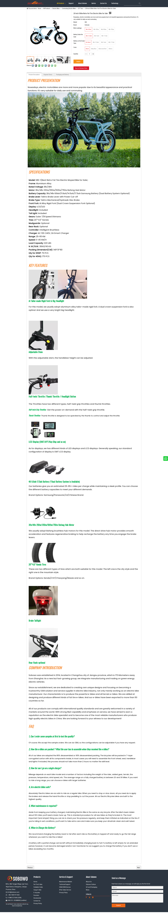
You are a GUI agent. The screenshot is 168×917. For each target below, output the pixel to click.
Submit (118, 905)
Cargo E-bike (37, 890)
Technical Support (64, 884)
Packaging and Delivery (62, 74)
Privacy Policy (38, 903)
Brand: (75, 25)
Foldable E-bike (38, 887)
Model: (75, 22)
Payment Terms (48, 74)
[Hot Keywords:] (139, 3)
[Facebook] (86, 897)
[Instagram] (93, 897)
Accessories (37, 898)
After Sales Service (65, 890)
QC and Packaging (91, 887)
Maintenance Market (65, 881)
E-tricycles (37, 892)
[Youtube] (89, 897)
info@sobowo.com (13, 892)
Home (35, 881)
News (87, 890)
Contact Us (37, 901)
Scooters (36, 895)
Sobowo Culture (91, 884)
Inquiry (78, 61)
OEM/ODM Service (65, 887)
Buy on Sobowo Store (81, 68)
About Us (89, 881)
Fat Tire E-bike (38, 884)
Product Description (34, 74)
